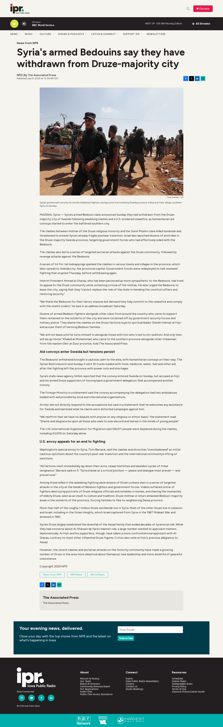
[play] (14, 24)
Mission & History (89, 678)
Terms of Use (179, 689)
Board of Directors (90, 683)
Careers (130, 683)
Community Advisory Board (95, 686)
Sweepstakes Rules (182, 683)
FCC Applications (89, 689)
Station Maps (179, 681)
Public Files (86, 691)
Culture (45, 34)
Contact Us (131, 686)
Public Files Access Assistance (96, 694)
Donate (204, 8)
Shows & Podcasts (71, 34)
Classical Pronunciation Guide (188, 691)
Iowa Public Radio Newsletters (142, 681)
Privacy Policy (179, 686)
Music (29, 34)
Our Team (85, 681)
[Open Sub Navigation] (20, 34)
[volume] (24, 23)
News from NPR (27, 43)
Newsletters (156, 34)
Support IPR (131, 34)
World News (98, 574)
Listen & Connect (103, 34)
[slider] (29, 23)
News (14, 34)
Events (129, 678)
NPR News (76, 574)
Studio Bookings (134, 689)
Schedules (177, 678)
